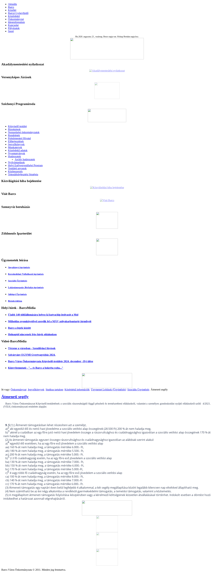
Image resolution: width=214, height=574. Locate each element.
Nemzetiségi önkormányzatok (23, 132)
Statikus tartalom (54, 389)
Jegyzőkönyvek (16, 144)
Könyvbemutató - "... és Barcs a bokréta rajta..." (35, 367)
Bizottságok (14, 129)
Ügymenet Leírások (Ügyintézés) (108, 389)
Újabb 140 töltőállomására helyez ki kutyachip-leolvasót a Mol (43, 314)
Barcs (11, 7)
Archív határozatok (25, 159)
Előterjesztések (16, 141)
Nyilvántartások (16, 162)
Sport (11, 31)
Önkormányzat (16, 19)
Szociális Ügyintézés (17, 280)
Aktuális (12, 4)
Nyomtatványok (16, 153)
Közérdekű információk (77, 389)
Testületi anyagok (17, 168)
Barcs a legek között (19, 327)
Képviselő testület (17, 126)
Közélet (12, 10)
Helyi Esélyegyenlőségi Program (25, 165)
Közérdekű (14, 16)
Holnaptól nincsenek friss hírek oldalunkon (32, 334)
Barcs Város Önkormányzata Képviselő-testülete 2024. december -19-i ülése (50, 361)
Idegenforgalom (16, 22)
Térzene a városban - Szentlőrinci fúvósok (32, 348)
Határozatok (14, 156)
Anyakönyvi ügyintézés (19, 267)
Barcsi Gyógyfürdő (18, 13)
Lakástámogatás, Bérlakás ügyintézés (26, 287)
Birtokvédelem (15, 301)
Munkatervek (15, 147)
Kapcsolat (13, 25)
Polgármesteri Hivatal (19, 138)
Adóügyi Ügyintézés (17, 294)
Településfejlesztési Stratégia (23, 174)
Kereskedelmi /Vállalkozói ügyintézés (26, 274)
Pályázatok (14, 28)
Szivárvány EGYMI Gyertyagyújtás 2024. (32, 354)
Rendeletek (14, 135)
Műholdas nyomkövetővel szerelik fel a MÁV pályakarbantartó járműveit (49, 321)
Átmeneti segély (15, 396)
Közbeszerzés (15, 171)
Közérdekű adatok (17, 150)
